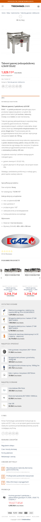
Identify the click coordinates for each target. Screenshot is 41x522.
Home (3, 13)
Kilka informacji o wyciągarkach (17, 482)
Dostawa (5, 516)
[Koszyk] (38, 6)
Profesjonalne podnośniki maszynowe (20, 476)
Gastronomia (15, 13)
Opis (2, 98)
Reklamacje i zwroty (8, 457)
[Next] (40, 281)
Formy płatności (7, 453)
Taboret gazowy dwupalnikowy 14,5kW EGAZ (10, 289)
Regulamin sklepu (7, 446)
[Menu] (2, 6)
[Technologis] (20, 6)
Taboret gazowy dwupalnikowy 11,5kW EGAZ (30, 289)
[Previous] (1, 281)
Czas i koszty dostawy (9, 449)
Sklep (8, 13)
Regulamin (35, 516)
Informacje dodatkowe (9, 101)
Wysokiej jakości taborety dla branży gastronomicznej (19, 469)
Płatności (12, 516)
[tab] (20, 98)
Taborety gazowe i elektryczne (29, 13)
